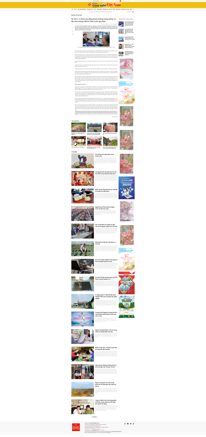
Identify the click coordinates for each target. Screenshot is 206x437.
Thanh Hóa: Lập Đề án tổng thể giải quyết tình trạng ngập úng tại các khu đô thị (129, 53)
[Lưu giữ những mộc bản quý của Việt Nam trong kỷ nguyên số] (82, 283)
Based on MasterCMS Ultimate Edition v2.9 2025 (80, 435)
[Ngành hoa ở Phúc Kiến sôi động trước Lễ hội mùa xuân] (82, 213)
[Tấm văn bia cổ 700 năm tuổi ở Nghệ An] (110, 127)
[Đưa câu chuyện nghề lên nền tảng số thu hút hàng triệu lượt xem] (82, 266)
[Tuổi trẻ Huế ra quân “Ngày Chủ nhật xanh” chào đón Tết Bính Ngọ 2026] (110, 141)
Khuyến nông (105, 9)
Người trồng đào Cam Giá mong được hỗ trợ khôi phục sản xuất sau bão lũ (105, 384)
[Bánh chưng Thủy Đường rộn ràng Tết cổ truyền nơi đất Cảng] (82, 196)
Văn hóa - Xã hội (112, 9)
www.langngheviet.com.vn (117, 431)
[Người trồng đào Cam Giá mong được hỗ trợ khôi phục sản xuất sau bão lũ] (82, 389)
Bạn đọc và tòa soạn (76, 15)
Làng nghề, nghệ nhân (82, 9)
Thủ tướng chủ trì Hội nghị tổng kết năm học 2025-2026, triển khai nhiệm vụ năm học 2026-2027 (129, 31)
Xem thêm (94, 416)
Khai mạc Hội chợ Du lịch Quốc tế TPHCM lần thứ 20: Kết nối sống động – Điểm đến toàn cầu (94, 11)
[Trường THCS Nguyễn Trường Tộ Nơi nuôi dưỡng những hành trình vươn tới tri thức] (82, 319)
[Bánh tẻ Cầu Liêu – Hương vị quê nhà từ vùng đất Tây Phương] (82, 354)
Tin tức (75, 9)
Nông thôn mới (90, 9)
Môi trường (118, 9)
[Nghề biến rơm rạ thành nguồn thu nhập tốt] (78, 127)
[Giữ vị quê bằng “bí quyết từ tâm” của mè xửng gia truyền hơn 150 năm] (82, 231)
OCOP (95, 9)
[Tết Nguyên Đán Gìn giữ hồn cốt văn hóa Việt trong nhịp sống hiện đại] (82, 178)
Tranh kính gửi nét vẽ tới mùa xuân (78, 147)
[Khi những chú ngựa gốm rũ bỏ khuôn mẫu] (82, 160)
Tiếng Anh (120, 1)
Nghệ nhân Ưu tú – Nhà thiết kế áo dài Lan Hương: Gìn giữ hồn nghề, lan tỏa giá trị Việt (130, 46)
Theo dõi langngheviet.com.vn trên (107, 24)
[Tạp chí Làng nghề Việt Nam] (75, 426)
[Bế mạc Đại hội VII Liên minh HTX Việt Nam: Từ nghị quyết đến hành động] (121, 39)
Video (131, 9)
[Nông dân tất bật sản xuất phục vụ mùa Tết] (82, 248)
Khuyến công (99, 9)
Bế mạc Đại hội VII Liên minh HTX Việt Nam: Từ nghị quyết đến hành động (130, 38)
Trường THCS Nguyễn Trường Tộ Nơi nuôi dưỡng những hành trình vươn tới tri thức (106, 314)
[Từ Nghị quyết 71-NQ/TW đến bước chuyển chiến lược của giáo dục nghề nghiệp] (82, 301)
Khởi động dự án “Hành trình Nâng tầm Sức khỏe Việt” (93, 148)
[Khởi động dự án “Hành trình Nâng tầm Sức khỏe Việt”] (94, 141)
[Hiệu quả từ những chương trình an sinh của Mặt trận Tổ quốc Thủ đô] (82, 371)
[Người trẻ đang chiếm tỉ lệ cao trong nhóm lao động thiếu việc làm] (82, 336)
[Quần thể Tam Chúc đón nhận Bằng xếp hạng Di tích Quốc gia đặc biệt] (94, 127)
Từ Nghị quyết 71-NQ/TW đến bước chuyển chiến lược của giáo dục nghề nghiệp (106, 296)
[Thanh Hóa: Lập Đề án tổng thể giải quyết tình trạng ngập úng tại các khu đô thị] (121, 53)
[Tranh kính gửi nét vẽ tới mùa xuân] (78, 141)
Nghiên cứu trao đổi (125, 9)
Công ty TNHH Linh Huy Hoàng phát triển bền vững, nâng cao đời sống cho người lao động (105, 402)
